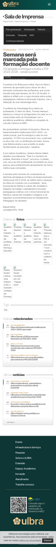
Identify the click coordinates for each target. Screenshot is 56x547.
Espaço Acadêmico (25, 468)
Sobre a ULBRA (23, 457)
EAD (32, 35)
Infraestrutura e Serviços (28, 447)
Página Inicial (8, 21)
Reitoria (41, 29)
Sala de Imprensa (23, 16)
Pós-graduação (13, 29)
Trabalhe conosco (24, 484)
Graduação (29, 29)
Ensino (18, 442)
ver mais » (11, 422)
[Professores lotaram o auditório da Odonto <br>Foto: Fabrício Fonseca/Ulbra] (17, 233)
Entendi (47, 540)
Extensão (10, 35)
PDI (5, 310)
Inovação (20, 473)
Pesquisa (22, 35)
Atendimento (22, 479)
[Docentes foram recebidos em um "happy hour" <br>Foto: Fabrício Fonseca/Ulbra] (17, 276)
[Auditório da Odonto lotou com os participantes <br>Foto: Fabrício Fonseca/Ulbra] (37, 233)
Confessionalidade (15, 41)
